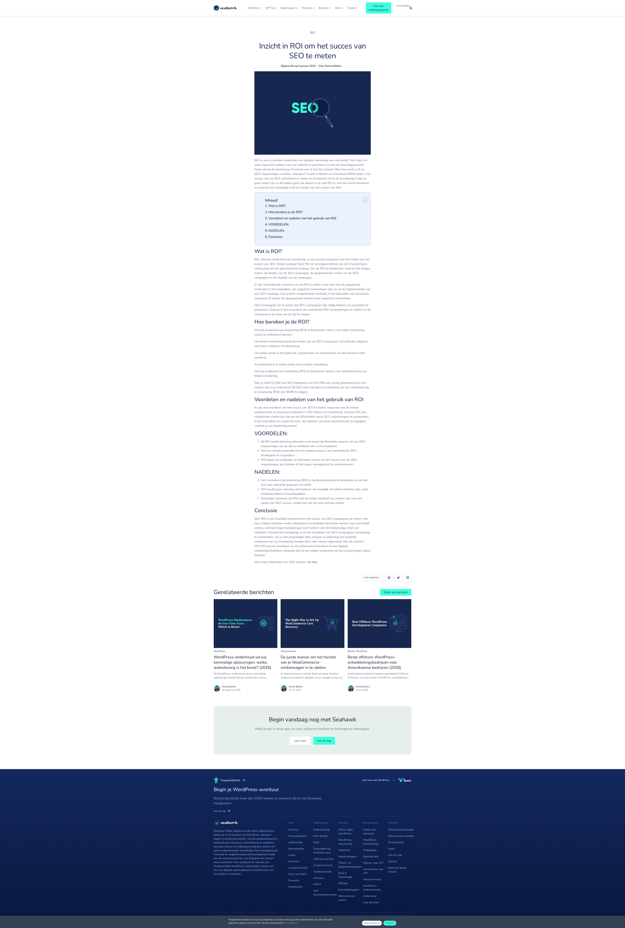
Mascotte (293, 880)
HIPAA (317, 884)
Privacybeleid (396, 842)
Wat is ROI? (277, 206)
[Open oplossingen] (297, 8)
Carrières (293, 861)
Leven (292, 855)
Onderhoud (369, 896)
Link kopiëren (371, 577)
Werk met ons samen (346, 898)
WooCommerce (288, 651)
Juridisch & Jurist (323, 865)
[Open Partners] (314, 8)
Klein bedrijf (320, 836)
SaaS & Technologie (345, 875)
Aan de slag (395, 855)
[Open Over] (342, 8)
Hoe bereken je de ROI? (285, 212)
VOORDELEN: (279, 224)
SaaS (316, 842)
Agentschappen (347, 856)
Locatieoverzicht (297, 868)
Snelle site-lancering (370, 831)
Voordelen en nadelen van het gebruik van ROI (302, 218)
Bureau (351, 651)
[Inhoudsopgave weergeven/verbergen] (363, 200)
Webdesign (370, 850)
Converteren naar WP (373, 871)
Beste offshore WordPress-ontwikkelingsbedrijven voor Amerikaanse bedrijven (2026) (374, 662)
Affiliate (343, 883)
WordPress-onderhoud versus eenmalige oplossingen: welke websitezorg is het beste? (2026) (242, 662)
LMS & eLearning (323, 859)
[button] (389, 577)
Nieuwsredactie (297, 836)
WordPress (219, 651)
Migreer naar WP (373, 863)
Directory (318, 878)
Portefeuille (295, 887)
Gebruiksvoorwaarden (399, 829)
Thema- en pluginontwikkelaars (349, 865)
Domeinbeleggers (348, 890)
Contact (392, 861)
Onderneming (321, 829)
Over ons (293, 829)
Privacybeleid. (290, 922)
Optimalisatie (371, 856)
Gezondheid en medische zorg (322, 850)
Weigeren (390, 922)
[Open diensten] (261, 8)
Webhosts (344, 850)
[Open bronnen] (330, 8)
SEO (312, 32)
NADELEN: (276, 230)
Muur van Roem (297, 874)
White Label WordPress (345, 831)
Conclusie (275, 237)
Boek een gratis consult (397, 869)
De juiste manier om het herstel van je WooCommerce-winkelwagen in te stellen (308, 662)
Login (391, 849)
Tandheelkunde (322, 871)
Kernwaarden (296, 849)
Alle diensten (371, 902)
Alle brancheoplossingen (324, 892)
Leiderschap (295, 842)
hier (314, 562)
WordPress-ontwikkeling (370, 842)
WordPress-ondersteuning (371, 888)
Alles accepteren (372, 922)
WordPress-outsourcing (345, 842)
